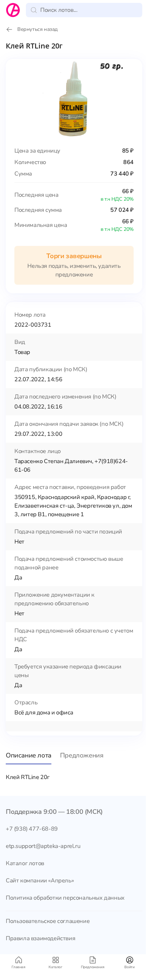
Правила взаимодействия (40, 938)
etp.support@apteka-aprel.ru (43, 846)
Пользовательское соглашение (47, 921)
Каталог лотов (25, 863)
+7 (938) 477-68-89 (32, 829)
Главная (18, 967)
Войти (129, 967)
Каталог (55, 967)
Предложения (93, 967)
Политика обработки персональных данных (65, 898)
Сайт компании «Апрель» (40, 881)
